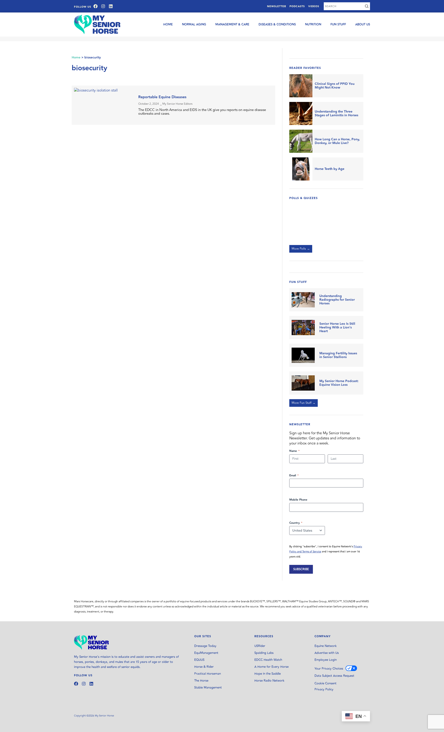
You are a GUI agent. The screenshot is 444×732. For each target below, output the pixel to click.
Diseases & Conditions (277, 24)
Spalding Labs (264, 653)
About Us (362, 24)
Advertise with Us (326, 653)
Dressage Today (205, 646)
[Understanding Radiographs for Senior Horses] (303, 299)
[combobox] (344, 6)
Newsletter (276, 6)
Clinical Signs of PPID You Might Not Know (335, 85)
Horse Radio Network (269, 680)
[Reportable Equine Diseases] (104, 105)
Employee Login (325, 660)
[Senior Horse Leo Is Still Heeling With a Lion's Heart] (303, 327)
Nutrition (313, 24)
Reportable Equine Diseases (162, 97)
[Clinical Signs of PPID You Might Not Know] (300, 85)
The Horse (201, 680)
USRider (259, 646)
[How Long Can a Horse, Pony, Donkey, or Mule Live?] (300, 141)
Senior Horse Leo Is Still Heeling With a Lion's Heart (337, 327)
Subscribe (301, 569)
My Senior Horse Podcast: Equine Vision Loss (338, 383)
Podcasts (297, 6)
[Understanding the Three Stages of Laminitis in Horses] (300, 113)
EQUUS (199, 660)
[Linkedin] (111, 6)
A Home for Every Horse (271, 667)
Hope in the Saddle (267, 673)
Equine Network (325, 646)
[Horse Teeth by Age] (300, 169)
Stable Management (208, 687)
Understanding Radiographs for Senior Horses (337, 299)
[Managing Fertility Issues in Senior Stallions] (303, 355)
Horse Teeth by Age (329, 169)
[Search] (367, 6)
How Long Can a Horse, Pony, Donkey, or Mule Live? (337, 141)
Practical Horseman (207, 673)
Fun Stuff (338, 24)
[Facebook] (95, 6)
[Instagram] (103, 6)
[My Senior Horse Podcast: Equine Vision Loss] (303, 383)
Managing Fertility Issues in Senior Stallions (338, 355)
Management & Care (232, 24)
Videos (313, 6)
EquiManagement (206, 653)
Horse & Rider (204, 667)
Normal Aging (194, 24)
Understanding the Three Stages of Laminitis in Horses (336, 113)
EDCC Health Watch (268, 660)
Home (168, 24)
